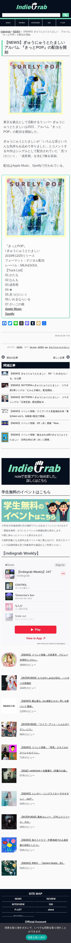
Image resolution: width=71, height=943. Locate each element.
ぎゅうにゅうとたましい (59, 347)
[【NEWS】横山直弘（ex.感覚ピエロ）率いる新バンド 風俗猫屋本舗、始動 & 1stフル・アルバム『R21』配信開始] (9, 705)
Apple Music (13, 309)
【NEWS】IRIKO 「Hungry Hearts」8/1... (42, 863)
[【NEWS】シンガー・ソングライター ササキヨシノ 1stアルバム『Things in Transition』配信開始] (9, 798)
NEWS (16, 31)
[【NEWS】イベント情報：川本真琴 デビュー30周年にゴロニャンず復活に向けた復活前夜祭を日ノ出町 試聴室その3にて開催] (9, 659)
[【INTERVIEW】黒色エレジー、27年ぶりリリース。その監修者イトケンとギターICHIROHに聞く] (9, 821)
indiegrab (6, 31)
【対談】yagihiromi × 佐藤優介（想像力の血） (44, 770)
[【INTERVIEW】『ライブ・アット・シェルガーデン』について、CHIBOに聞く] (9, 729)
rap (46, 347)
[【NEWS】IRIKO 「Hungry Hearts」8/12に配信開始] (9, 868)
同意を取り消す (36, 937)
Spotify (9, 313)
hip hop (33, 347)
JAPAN (41, 347)
